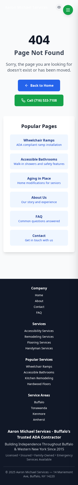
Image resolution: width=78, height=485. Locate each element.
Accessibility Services (39, 331)
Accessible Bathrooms (39, 372)
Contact (39, 307)
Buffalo (39, 402)
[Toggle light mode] (59, 7)
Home (39, 295)
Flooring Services (39, 342)
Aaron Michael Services (26, 7)
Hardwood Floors (39, 384)
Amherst (39, 420)
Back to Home (41, 85)
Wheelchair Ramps (39, 366)
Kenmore (39, 414)
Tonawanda (39, 408)
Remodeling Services (39, 337)
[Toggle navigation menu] (68, 10)
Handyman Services (39, 348)
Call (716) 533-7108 (42, 100)
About (39, 301)
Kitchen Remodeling (39, 378)
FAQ (39, 312)
